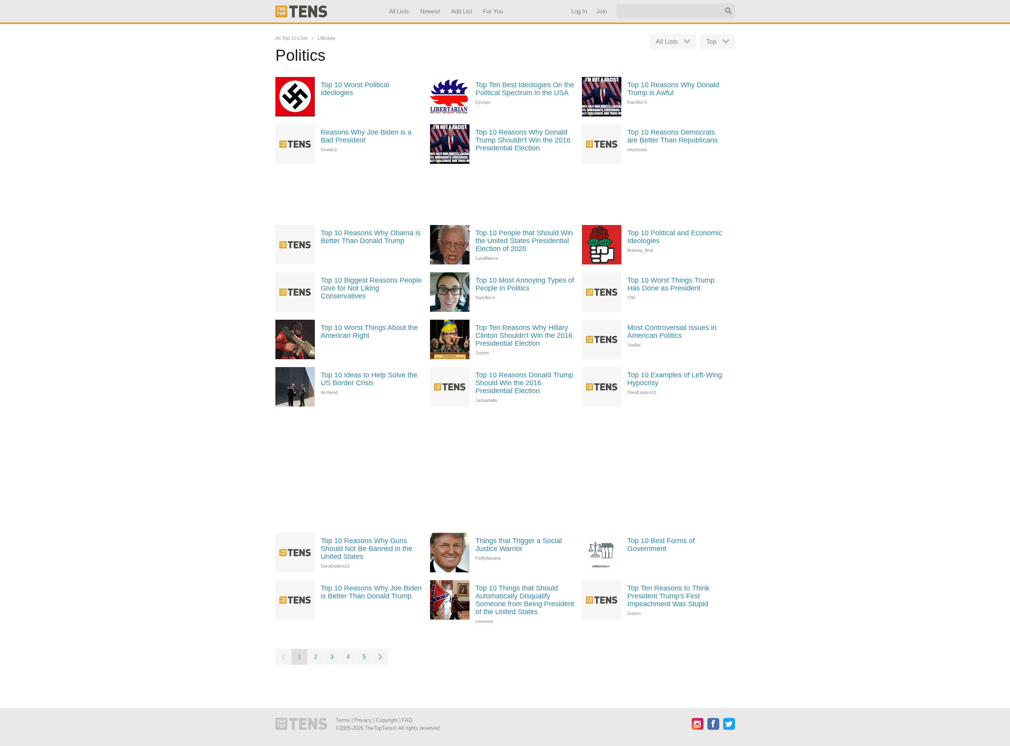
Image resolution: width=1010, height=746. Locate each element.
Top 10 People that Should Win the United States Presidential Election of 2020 (524, 241)
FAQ (407, 720)
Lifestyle (326, 38)
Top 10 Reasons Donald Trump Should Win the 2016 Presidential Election (524, 383)
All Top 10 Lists (291, 38)
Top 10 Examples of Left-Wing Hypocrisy (674, 379)
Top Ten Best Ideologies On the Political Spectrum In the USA (524, 89)
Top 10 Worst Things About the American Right (369, 331)
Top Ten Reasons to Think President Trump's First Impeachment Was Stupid (668, 596)
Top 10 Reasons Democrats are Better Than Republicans (672, 136)
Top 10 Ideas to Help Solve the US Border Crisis (369, 379)
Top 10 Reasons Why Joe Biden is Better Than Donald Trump (371, 592)
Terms (343, 720)
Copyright (387, 720)
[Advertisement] (505, 193)
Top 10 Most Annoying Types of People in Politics (524, 284)
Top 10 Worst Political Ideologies (355, 89)
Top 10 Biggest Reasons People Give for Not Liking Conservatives (371, 288)
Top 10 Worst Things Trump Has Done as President (670, 284)
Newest (430, 11)
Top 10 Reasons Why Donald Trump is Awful (673, 89)
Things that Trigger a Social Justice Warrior (518, 545)
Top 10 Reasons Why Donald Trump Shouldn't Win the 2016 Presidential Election (522, 140)
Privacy (363, 720)
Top (711, 41)
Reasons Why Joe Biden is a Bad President (366, 136)
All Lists (399, 11)
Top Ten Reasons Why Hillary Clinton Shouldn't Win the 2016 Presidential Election (523, 335)
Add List (461, 11)
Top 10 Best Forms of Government (661, 545)
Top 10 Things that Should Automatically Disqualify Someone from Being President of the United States (524, 600)
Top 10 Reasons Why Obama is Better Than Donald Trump (371, 237)
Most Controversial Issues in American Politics (671, 331)
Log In (579, 11)
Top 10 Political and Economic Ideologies (674, 237)
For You (493, 11)
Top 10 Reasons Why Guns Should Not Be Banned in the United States (366, 548)
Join (601, 11)
